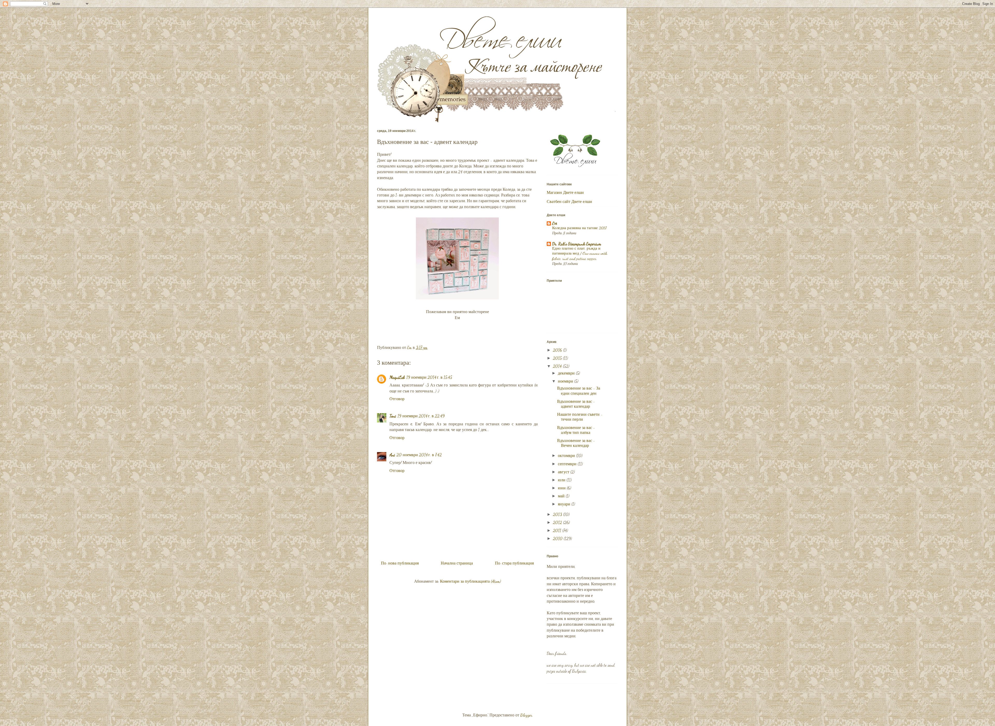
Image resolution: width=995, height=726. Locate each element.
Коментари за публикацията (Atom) (470, 581)
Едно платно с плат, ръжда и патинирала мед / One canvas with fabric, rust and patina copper (579, 253)
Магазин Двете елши (565, 192)
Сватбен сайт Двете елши (569, 201)
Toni (392, 415)
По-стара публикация (514, 563)
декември (567, 373)
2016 (558, 350)
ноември (566, 381)
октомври (567, 455)
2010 (558, 538)
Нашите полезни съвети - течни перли (580, 417)
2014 (558, 366)
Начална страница (457, 563)
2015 (558, 358)
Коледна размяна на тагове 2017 (579, 227)
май (562, 496)
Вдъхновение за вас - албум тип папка (576, 430)
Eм (554, 223)
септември (568, 463)
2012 (558, 522)
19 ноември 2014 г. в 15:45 (429, 377)
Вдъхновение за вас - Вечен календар (576, 443)
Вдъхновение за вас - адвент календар (576, 404)
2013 (558, 514)
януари (564, 504)
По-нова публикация (400, 563)
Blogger (526, 715)
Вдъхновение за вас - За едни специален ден (578, 391)
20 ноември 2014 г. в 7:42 (419, 454)
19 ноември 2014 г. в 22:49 (421, 415)
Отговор (396, 398)
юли (562, 479)
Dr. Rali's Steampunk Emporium (576, 243)
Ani (392, 454)
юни (562, 487)
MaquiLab (397, 377)
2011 (557, 530)
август (564, 471)
